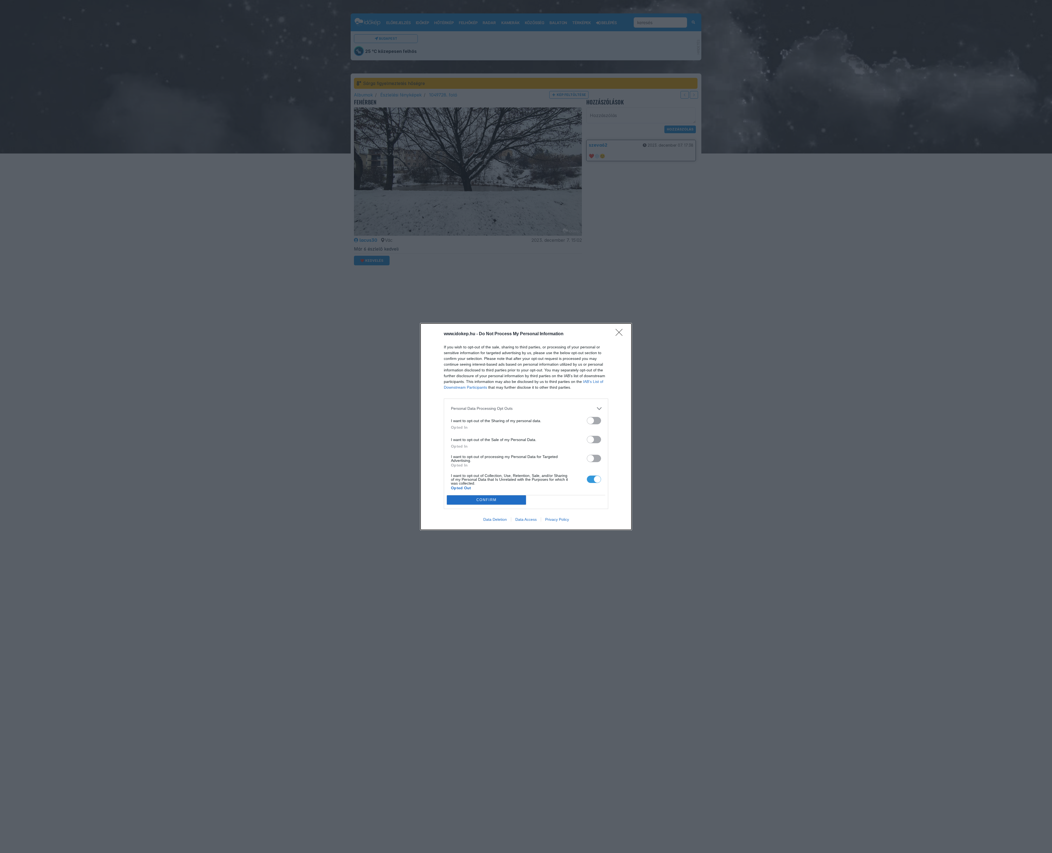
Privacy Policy (557, 519)
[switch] (594, 420)
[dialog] (526, 426)
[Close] (621, 334)
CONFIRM (486, 500)
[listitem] (526, 408)
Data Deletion (495, 519)
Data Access (526, 519)
